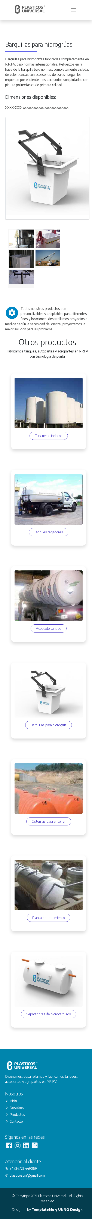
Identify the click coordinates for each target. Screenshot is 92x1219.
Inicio (13, 1101)
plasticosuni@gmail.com (27, 1175)
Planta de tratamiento (48, 918)
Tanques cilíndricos (48, 436)
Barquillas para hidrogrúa (49, 725)
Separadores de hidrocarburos (48, 1014)
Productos (17, 1114)
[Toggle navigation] (73, 10)
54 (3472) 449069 (23, 1168)
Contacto (16, 1121)
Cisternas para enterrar (49, 821)
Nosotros (17, 1108)
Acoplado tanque (48, 628)
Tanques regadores (48, 532)
